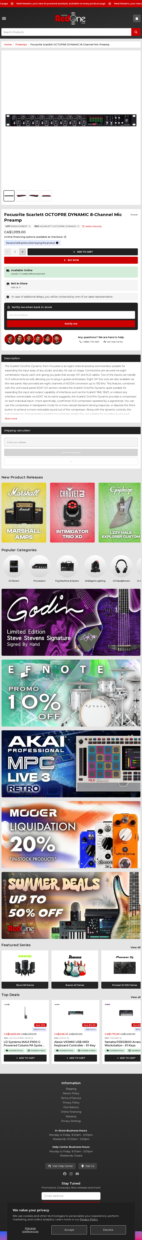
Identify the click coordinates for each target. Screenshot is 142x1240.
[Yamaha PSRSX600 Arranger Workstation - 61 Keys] (126, 1012)
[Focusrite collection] (134, 215)
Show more (11, 418)
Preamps (21, 44)
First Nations (71, 1107)
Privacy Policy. (89, 1219)
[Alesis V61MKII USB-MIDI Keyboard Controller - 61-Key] (75, 1012)
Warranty (71, 1116)
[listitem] (23, 513)
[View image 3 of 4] (33, 195)
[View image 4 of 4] (46, 195)
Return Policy (71, 1093)
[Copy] (29, 226)
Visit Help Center (62, 1166)
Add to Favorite (93, 226)
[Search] (136, 32)
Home (8, 44)
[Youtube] (77, 1173)
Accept (69, 1229)
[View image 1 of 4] (71, 120)
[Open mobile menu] (4, 18)
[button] (32, 1038)
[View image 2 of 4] (21, 195)
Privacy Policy (71, 1102)
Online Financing (71, 1111)
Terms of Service (71, 1098)
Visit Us (16, 287)
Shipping (71, 1088)
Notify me (71, 323)
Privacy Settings (71, 1121)
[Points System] (57, 242)
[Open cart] (137, 18)
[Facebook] (64, 1173)
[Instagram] (71, 1173)
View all (136, 997)
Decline (108, 1229)
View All (136, 947)
